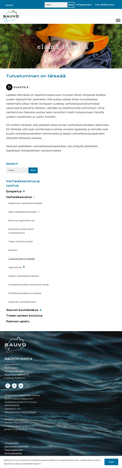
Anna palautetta (13, 453)
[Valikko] (118, 20)
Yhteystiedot (84, 5)
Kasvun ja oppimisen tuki (21, 220)
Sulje (111, 462)
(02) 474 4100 (16, 371)
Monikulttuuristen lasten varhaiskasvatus (21, 231)
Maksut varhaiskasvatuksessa (23, 276)
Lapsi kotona (15, 267)
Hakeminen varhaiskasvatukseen (25, 203)
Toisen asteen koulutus (24, 315)
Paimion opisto (17, 321)
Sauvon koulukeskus (22, 310)
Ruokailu (12, 250)
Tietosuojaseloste (13, 450)
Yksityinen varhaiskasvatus (22, 301)
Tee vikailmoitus (104, 5)
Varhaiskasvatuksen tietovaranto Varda (28, 284)
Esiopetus (14, 191)
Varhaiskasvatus (19, 197)
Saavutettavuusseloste (16, 446)
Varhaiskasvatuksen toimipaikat (24, 293)
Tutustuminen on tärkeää (21, 258)
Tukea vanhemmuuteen (20, 241)
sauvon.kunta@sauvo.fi (16, 374)
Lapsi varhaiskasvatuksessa (22, 211)
